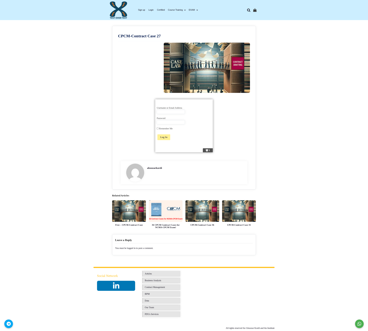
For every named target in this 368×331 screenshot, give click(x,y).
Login (151, 10)
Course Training (175, 10)
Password (161, 118)
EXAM (192, 10)
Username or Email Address (169, 108)
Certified (161, 10)
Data (147, 300)
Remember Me (166, 128)
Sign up (141, 10)
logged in (131, 248)
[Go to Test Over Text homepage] (118, 10)
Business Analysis (153, 280)
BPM (147, 294)
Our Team (149, 307)
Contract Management (155, 287)
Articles (148, 273)
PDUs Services (152, 314)
